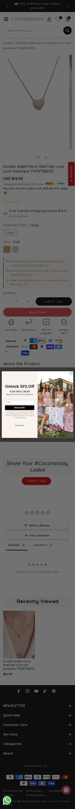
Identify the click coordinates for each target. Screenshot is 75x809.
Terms (19, 417)
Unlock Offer (19, 408)
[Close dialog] (71, 373)
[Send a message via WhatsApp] (7, 800)
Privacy (24, 417)
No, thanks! (19, 425)
